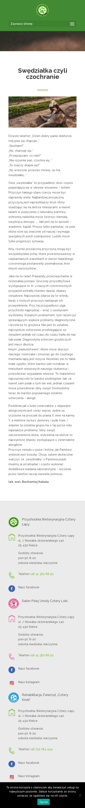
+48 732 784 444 (41, 749)
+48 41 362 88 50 (42, 574)
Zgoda (43, 801)
